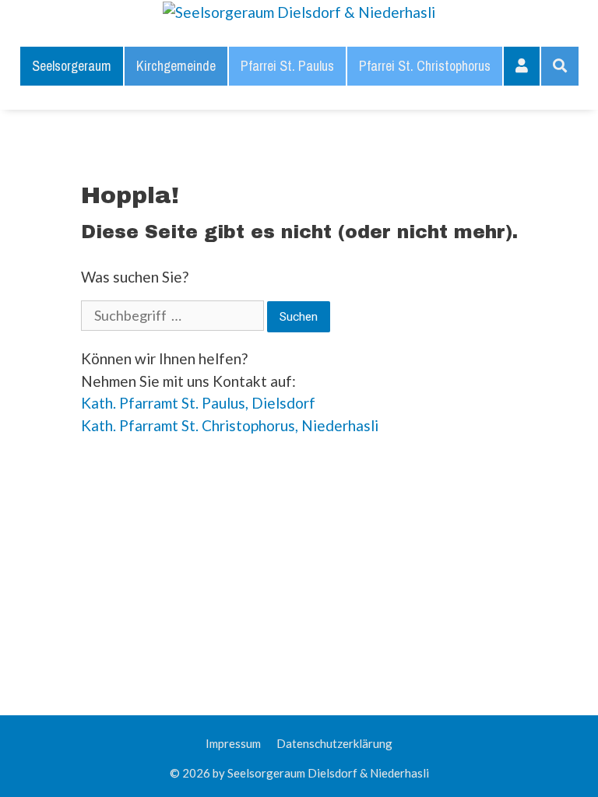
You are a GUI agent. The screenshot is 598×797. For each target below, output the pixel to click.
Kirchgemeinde (176, 65)
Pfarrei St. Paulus (287, 65)
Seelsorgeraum (71, 65)
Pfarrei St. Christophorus (425, 65)
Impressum (233, 743)
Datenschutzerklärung (334, 743)
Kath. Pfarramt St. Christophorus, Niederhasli (229, 425)
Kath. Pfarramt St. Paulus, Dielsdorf (198, 403)
